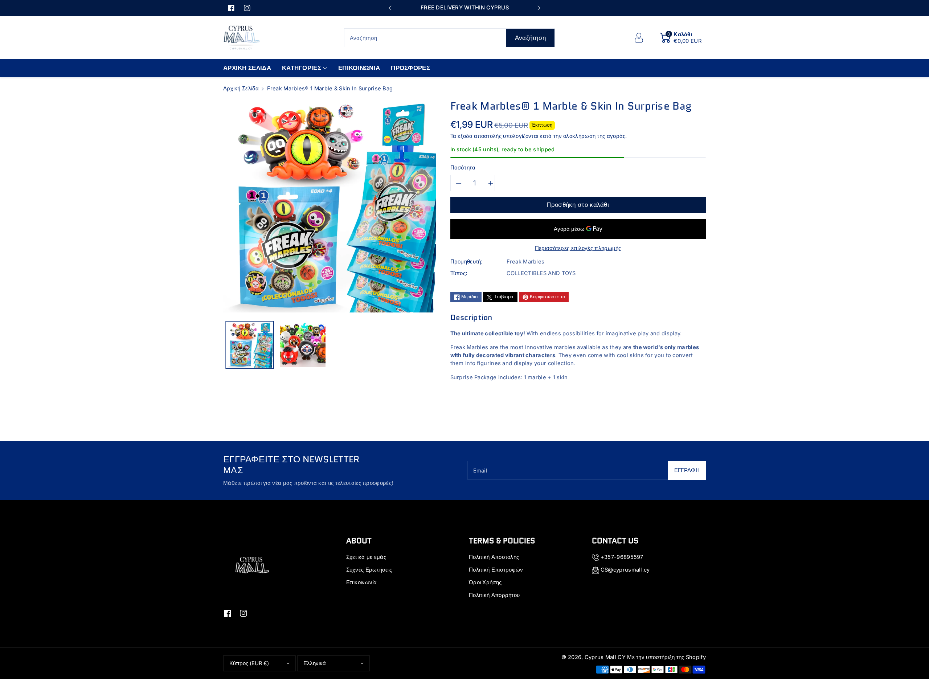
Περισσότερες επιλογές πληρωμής (578, 248)
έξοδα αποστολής (480, 136)
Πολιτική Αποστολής (494, 557)
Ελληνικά (314, 663)
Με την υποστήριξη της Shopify (666, 657)
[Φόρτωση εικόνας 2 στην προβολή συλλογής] (302, 344)
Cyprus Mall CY (605, 657)
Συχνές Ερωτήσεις (369, 569)
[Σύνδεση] (639, 38)
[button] (680, 38)
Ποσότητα (463, 167)
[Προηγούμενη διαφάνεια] (390, 8)
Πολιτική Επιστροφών (496, 569)
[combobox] (449, 38)
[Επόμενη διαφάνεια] (539, 8)
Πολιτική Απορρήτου (494, 595)
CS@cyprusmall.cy (625, 569)
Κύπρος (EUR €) (249, 663)
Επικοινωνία (361, 582)
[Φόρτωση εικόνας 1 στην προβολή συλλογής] (249, 344)
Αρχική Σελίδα (241, 88)
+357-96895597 (622, 557)
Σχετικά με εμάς (366, 557)
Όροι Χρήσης (485, 582)
